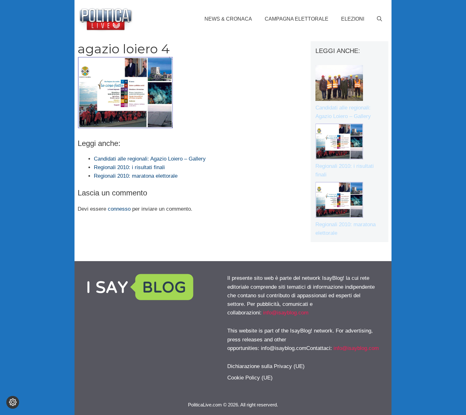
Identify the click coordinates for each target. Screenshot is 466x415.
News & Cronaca (228, 19)
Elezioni (352, 19)
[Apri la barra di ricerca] (379, 19)
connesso (119, 209)
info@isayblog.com (285, 313)
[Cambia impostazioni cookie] (12, 402)
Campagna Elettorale (296, 19)
